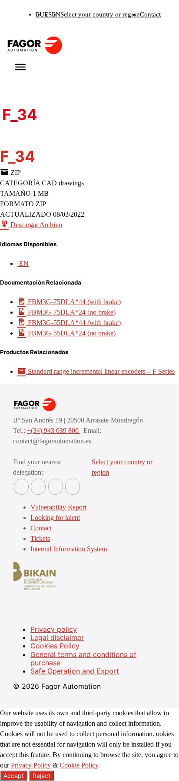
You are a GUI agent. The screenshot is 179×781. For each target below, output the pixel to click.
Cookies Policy (55, 645)
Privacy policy (53, 629)
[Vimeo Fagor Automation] (55, 487)
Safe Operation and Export (74, 671)
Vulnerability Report (58, 507)
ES (48, 14)
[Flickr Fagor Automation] (21, 487)
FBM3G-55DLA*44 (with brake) (73, 322)
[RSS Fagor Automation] (72, 487)
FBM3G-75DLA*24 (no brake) (71, 312)
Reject (41, 775)
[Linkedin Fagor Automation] (38, 487)
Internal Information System (68, 549)
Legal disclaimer (57, 637)
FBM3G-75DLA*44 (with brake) (73, 301)
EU (40, 14)
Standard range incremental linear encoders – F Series (100, 371)
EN (56, 14)
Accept (13, 775)
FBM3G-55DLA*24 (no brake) (71, 333)
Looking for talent (55, 517)
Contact (150, 14)
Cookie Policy (79, 765)
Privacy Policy (31, 765)
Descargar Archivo (35, 224)
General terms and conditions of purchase (83, 658)
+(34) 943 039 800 (53, 430)
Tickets (40, 538)
